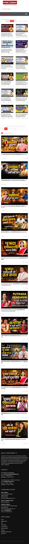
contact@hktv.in (7, 510)
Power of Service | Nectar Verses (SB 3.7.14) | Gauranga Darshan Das (7, 67)
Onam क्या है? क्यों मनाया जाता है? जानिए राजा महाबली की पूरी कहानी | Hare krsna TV (14, 154)
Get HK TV (3, 533)
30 (14, 126)
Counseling (3, 524)
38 (15, 129)
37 (12, 129)
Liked (20, 21)
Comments (25, 21)
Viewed (16, 21)
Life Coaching (4, 526)
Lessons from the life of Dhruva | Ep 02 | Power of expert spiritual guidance (6, 99)
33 (23, 126)
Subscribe (5, 14)
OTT (2, 523)
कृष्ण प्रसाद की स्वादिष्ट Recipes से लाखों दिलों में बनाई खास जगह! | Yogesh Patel (13, 231)
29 (11, 126)
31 (17, 126)
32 (20, 126)
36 (9, 129)
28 (8, 126)
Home (2, 519)
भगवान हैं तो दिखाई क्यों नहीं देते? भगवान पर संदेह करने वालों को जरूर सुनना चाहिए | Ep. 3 (13, 180)
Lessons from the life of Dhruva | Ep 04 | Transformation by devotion (21, 34)
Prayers (3, 530)
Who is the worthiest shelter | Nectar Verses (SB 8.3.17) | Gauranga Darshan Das (22, 115)
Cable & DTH (4, 521)
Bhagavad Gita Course (6, 531)
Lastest (11, 21)
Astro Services (4, 528)
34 (2, 129)
